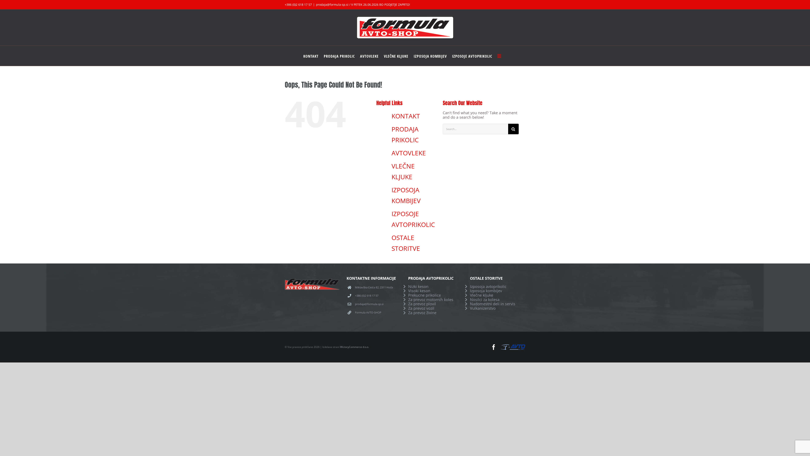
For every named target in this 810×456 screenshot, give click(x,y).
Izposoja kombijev (486, 291)
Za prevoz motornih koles (430, 299)
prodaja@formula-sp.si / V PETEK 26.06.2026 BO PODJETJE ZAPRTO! (363, 5)
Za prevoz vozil (421, 308)
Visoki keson (419, 291)
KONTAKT (406, 116)
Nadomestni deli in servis (492, 304)
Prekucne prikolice (424, 295)
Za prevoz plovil (422, 304)
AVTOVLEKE (409, 153)
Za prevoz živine (422, 313)
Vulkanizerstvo (483, 308)
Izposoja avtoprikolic (488, 286)
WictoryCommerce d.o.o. (354, 347)
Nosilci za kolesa (485, 299)
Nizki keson (418, 286)
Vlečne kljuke (481, 295)
